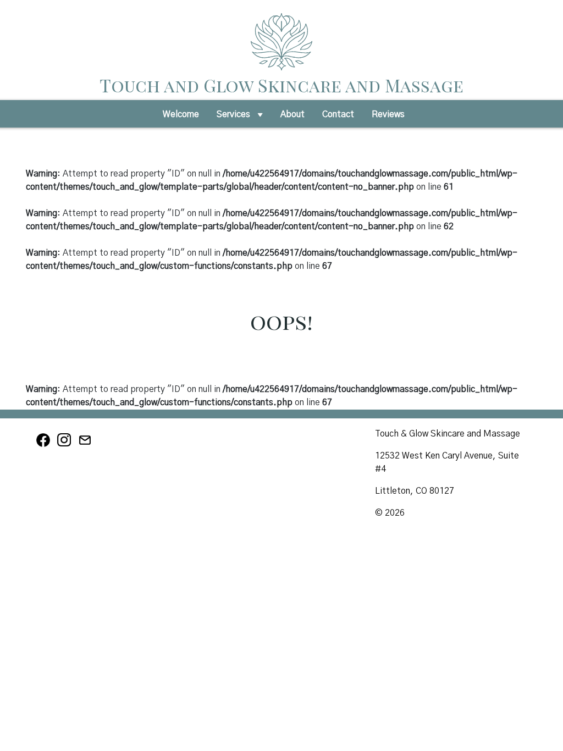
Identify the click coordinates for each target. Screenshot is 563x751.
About (292, 114)
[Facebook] (45, 445)
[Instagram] (66, 445)
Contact (338, 114)
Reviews (388, 114)
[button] (260, 117)
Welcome (181, 114)
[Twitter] (85, 445)
